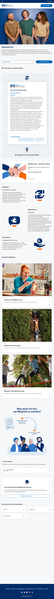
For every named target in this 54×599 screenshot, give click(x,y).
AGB (35, 588)
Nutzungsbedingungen (21, 588)
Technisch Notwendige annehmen (26, 139)
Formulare (46, 588)
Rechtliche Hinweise (30, 588)
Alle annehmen (39, 139)
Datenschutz (13, 588)
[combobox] (18, 61)
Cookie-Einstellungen (15, 136)
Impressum (8, 588)
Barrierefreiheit (40, 588)
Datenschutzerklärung (15, 93)
